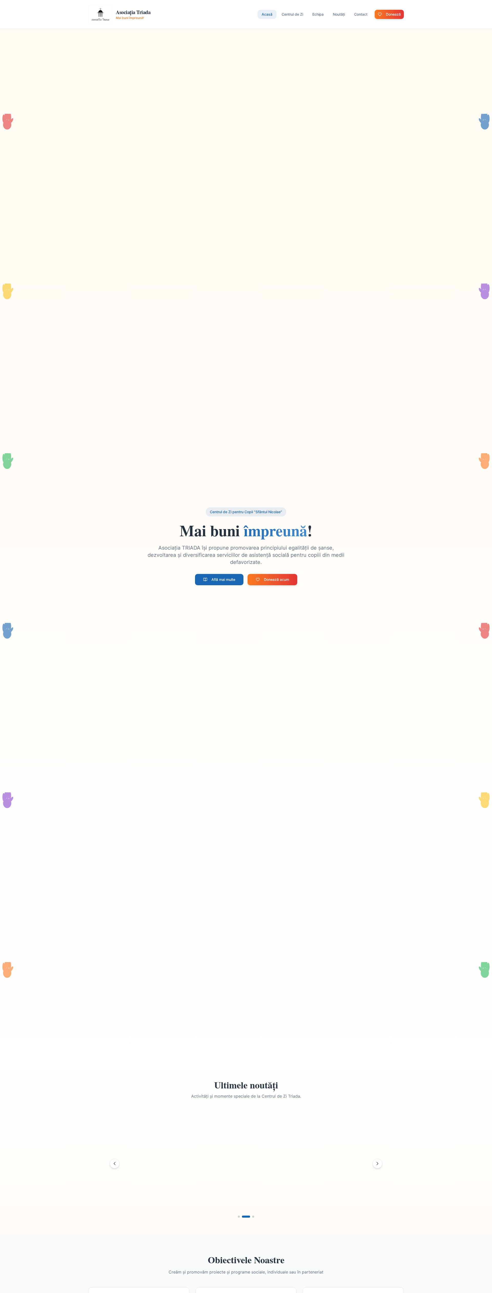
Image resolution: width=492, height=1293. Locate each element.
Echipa (318, 14)
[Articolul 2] (246, 1217)
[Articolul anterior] (114, 1163)
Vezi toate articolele (278, 1196)
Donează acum (276, 579)
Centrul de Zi (292, 14)
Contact (360, 14)
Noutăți (339, 14)
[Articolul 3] (253, 1217)
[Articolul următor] (377, 1163)
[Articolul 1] (239, 1217)
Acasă (267, 14)
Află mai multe (223, 579)
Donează (393, 14)
